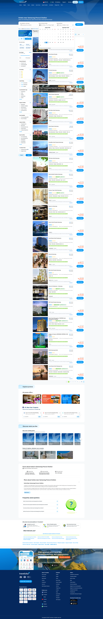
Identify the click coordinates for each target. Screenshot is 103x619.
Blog (71, 580)
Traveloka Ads (72, 591)
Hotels (57, 574)
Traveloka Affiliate (73, 576)
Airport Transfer (59, 582)
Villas (57, 591)
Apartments (58, 593)
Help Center (44, 578)
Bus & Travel (58, 580)
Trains (57, 578)
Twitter (45, 601)
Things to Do (58, 588)
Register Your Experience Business (76, 588)
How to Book (44, 574)
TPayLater (58, 597)
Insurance (57, 595)
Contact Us (44, 576)
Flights (57, 576)
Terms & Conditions (73, 584)
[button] (75, 2)
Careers (43, 580)
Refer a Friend (72, 578)
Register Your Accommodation (75, 586)
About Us (43, 584)
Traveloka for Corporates (74, 574)
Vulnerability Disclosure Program (76, 593)
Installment (44, 582)
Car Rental (58, 584)
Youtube (45, 599)
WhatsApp (45, 606)
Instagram (45, 594)
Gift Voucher (58, 599)
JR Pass (57, 586)
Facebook (45, 592)
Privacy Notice (72, 582)
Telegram (45, 604)
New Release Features (46, 586)
